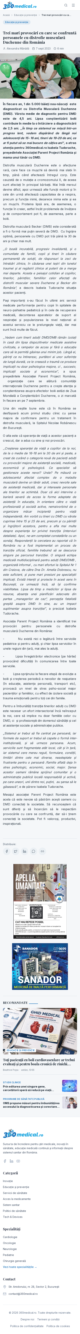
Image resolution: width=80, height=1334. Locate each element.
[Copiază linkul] (42, 851)
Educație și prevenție (25, 15)
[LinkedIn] (11, 1161)
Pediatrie (8, 1255)
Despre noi (27, 1319)
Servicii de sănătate (15, 1193)
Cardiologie (10, 1237)
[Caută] (66, 5)
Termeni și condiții (48, 1319)
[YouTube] (18, 1161)
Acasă (6, 15)
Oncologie (9, 1243)
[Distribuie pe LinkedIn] (24, 851)
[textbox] (40, 468)
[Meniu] (73, 5)
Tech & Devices (13, 1216)
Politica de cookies (58, 1326)
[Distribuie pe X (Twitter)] (15, 851)
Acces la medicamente (17, 1198)
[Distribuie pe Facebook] (6, 851)
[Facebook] (5, 1161)
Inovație (8, 1181)
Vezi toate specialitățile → (20, 1266)
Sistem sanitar (11, 1204)
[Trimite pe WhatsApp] (33, 851)
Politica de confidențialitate (27, 1326)
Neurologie (10, 1249)
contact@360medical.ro (23, 1293)
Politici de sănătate (14, 1210)
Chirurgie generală (14, 1260)
